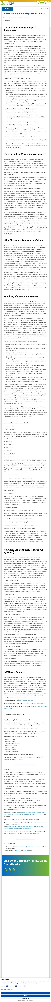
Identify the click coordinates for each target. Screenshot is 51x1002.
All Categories (44, 8)
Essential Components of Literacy (20, 17)
